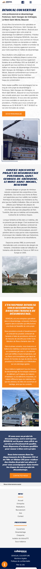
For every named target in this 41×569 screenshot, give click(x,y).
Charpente (20, 535)
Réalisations (20, 507)
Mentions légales (20, 558)
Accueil (20, 500)
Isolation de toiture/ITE (20, 538)
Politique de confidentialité (20, 561)
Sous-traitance (20, 541)
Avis (20, 513)
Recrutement (20, 510)
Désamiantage (20, 532)
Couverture (20, 529)
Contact (20, 516)
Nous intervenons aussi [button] (12, 484)
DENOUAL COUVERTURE (20, 556)
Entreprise (20, 504)
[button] (13, 113)
